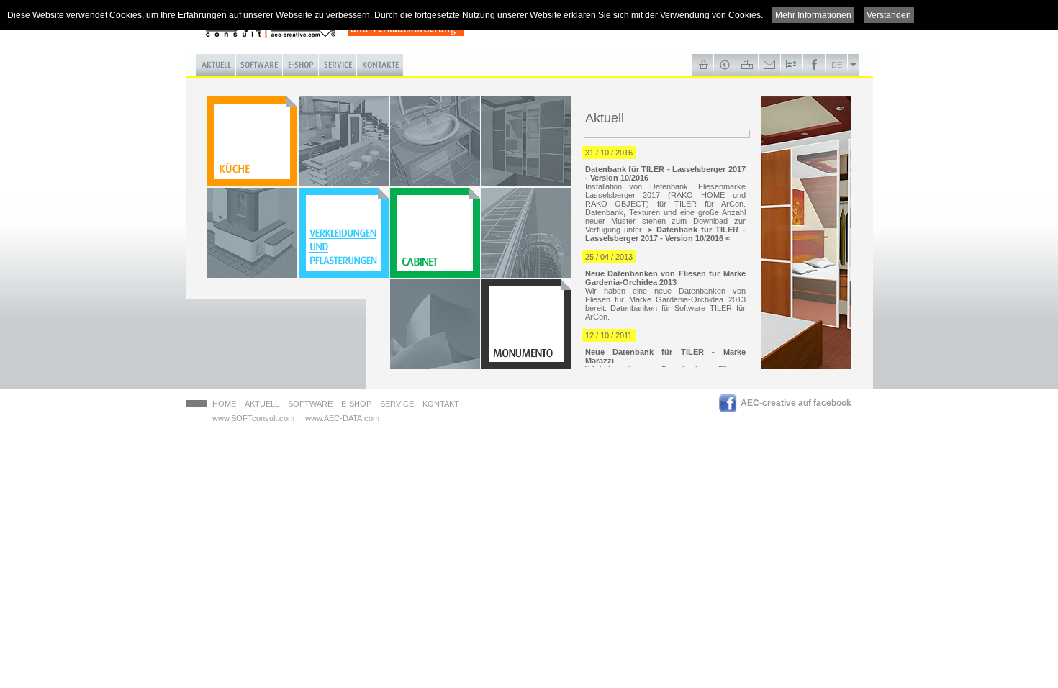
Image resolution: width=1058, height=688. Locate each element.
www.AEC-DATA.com (342, 418)
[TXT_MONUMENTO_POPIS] (526, 324)
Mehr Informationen (813, 15)
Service (397, 403)
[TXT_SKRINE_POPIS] (435, 233)
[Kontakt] (770, 65)
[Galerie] (792, 65)
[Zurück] (725, 65)
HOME (224, 403)
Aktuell (262, 403)
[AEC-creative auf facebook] (814, 65)
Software (310, 403)
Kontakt (440, 403)
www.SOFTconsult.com (253, 418)
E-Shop (356, 403)
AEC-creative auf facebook (796, 403)
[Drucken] (747, 65)
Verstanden (889, 15)
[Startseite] (703, 65)
